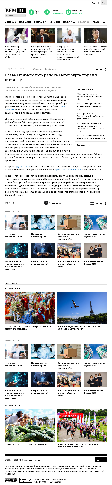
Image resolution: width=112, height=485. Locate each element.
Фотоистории (12, 288)
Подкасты (25, 22)
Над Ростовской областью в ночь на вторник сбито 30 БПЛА (90, 96)
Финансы (54, 22)
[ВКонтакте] (97, 69)
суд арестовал (22, 166)
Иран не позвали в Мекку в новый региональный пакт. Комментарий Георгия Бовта (95, 50)
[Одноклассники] (105, 69)
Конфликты (50, 69)
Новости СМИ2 (11, 283)
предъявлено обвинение (68, 169)
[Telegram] (101, 69)
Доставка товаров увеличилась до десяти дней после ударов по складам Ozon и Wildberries (16, 51)
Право (96, 22)
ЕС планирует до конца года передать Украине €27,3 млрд (90, 106)
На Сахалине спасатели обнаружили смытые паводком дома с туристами (91, 138)
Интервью (10, 22)
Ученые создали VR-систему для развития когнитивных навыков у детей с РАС (90, 127)
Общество (84, 22)
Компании (40, 22)
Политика (69, 22)
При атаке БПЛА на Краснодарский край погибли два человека (90, 116)
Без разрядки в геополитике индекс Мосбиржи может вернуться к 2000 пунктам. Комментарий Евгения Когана (68, 53)
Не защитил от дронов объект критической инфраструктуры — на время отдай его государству (41, 51)
